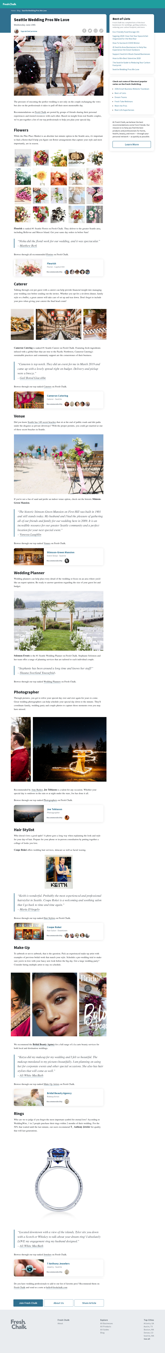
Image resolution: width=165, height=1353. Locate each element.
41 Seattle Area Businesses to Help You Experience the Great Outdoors (129, 48)
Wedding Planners (52, 681)
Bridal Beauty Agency (59, 1093)
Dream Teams (121, 97)
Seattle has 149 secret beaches (42, 422)
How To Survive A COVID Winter (126, 43)
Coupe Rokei (54, 927)
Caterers (47, 386)
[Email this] (96, 31)
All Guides (104, 1329)
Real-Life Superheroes (124, 110)
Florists (49, 254)
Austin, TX (148, 1326)
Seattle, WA (149, 1335)
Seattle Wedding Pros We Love (126, 69)
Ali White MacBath (31, 1075)
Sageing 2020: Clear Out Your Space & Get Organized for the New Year (130, 37)
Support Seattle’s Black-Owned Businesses (131, 54)
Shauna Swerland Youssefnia (37, 673)
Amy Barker (37, 789)
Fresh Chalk (40, 112)
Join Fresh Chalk (28, 1303)
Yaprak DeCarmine (29, 31)
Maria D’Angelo (29, 909)
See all (147, 1339)
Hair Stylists (49, 918)
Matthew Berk (28, 245)
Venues (47, 543)
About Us (59, 1303)
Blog (18, 10)
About (60, 1323)
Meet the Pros (121, 105)
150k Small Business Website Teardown (132, 89)
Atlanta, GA (149, 1323)
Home (13, 10)
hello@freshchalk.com (56, 1287)
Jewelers (47, 1254)
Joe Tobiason (54, 809)
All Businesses (106, 1323)
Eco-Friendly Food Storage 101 (126, 32)
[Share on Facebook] (84, 31)
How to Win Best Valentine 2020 (127, 58)
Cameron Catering (57, 395)
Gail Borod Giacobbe (33, 378)
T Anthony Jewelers (58, 1263)
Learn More (132, 144)
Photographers (50, 800)
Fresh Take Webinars (124, 101)
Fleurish (51, 263)
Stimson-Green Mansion (60, 552)
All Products (105, 1326)
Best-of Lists (121, 19)
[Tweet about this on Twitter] (90, 31)
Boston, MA (149, 1329)
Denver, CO (148, 1332)
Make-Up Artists (51, 1084)
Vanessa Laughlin (30, 534)
